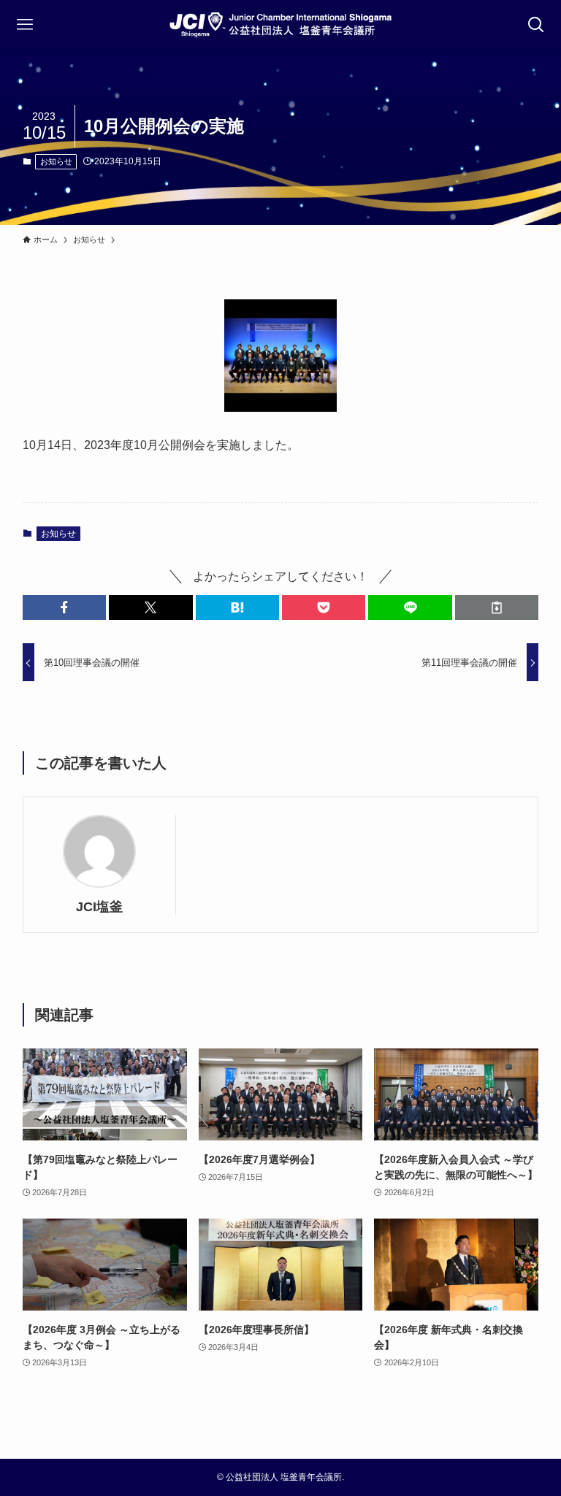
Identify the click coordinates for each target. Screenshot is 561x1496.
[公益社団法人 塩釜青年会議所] (280, 25)
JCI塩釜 (99, 906)
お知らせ (56, 161)
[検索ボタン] (536, 25)
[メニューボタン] (25, 25)
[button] (64, 607)
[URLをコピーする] (496, 607)
